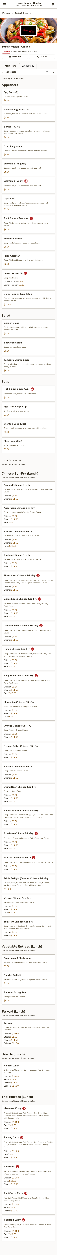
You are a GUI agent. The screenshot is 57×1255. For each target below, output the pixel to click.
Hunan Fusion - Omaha (28, 3)
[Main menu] (4, 4)
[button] (28, 96)
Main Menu (10, 65)
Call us (43, 56)
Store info (16, 56)
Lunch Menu (27, 65)
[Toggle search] (52, 72)
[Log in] (53, 4)
